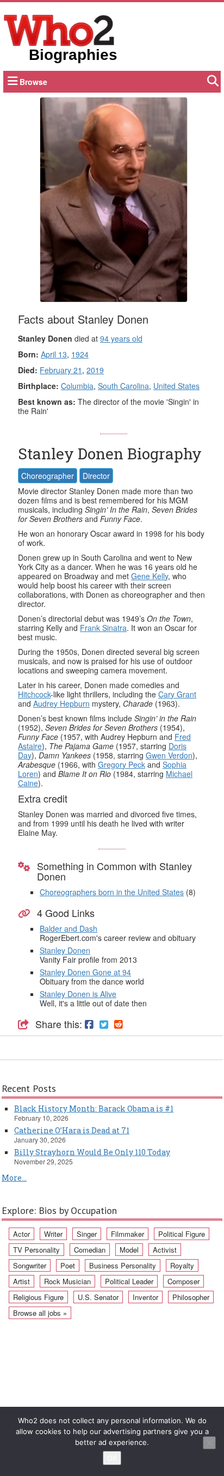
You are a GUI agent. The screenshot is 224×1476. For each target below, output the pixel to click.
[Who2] (59, 29)
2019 (95, 370)
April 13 (54, 354)
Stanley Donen (65, 950)
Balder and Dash (68, 928)
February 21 (61, 370)
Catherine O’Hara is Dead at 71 (71, 1130)
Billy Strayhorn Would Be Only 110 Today (92, 1152)
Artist (21, 1281)
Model (129, 1249)
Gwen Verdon (169, 755)
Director (96, 475)
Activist (165, 1249)
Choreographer (47, 475)
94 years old (121, 338)
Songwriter (29, 1265)
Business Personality (122, 1265)
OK (112, 1458)
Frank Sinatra (103, 627)
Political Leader (129, 1281)
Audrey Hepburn (61, 703)
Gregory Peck (121, 764)
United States (176, 385)
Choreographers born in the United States (112, 891)
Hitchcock (34, 694)
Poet (67, 1265)
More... (14, 1178)
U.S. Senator (98, 1297)
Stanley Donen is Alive (78, 993)
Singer (87, 1234)
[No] (209, 1442)
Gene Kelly (149, 575)
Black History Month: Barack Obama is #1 (93, 1108)
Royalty (182, 1265)
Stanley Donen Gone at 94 (85, 972)
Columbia (77, 385)
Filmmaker (127, 1234)
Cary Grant (177, 694)
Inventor (145, 1297)
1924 (80, 354)
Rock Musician (67, 1281)
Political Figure (181, 1234)
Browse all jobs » (40, 1313)
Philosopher (190, 1297)
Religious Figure (38, 1297)
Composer (183, 1281)
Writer (53, 1234)
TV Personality (36, 1249)
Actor (21, 1234)
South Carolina (123, 385)
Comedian (89, 1249)
